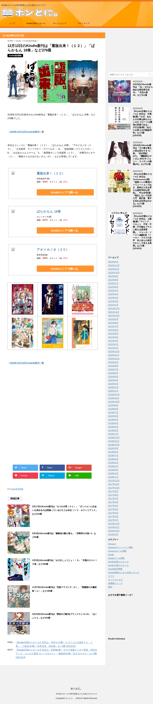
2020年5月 (113, 376)
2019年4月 (113, 423)
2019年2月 (113, 430)
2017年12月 (114, 480)
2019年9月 (113, 405)
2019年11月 (113, 398)
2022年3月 (113, 297)
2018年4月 (113, 466)
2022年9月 (113, 276)
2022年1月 (113, 305)
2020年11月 (113, 355)
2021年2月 (113, 344)
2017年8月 (113, 495)
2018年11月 (113, 441)
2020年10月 (114, 358)
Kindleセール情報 (116, 558)
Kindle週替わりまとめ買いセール (123, 572)
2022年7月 (113, 283)
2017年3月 (113, 513)
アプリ (111, 576)
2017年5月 (113, 506)
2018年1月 (113, 477)
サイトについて (60, 23)
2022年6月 (113, 287)
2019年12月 (114, 394)
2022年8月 (113, 280)
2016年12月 (114, 523)
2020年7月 (113, 369)
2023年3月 (113, 262)
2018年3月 (113, 470)
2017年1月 (113, 520)
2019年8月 (113, 409)
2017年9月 (113, 491)
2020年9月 (113, 362)
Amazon (112, 544)
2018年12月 (114, 437)
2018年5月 (113, 462)
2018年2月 (113, 473)
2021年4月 (113, 337)
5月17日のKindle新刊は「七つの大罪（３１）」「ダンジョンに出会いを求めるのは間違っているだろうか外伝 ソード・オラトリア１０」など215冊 (65, 510)
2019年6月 (113, 416)
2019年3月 (113, 427)
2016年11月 (113, 527)
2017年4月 (113, 509)
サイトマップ (83, 23)
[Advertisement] (52, 397)
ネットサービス (115, 579)
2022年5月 (113, 290)
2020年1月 (113, 391)
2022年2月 (113, 301)
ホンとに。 (76, 688)
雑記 (110, 587)
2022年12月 (114, 265)
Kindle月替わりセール (118, 565)
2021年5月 (113, 333)
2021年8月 (113, 323)
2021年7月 (113, 326)
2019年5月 (113, 419)
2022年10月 (114, 272)
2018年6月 (113, 459)
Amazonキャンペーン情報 (120, 547)
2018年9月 (113, 448)
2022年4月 (113, 294)
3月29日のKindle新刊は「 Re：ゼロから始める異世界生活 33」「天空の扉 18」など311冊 (143, 89)
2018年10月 (114, 445)
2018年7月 (113, 455)
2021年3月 (113, 341)
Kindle (111, 554)
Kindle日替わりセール (35, 23)
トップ (12, 23)
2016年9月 (113, 534)
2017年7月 (113, 498)
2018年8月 (113, 452)
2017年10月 (114, 488)
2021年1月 (113, 348)
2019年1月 (113, 434)
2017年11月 (113, 484)
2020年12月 (114, 351)
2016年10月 (114, 531)
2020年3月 (113, 384)
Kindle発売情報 (16, 489)
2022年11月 (113, 269)
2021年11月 (113, 312)
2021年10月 (114, 315)
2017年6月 (113, 502)
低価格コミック (115, 583)
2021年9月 (113, 319)
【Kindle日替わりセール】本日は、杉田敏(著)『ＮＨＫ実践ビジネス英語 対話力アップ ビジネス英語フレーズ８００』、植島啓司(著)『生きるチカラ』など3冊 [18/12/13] (56, 654)
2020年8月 (113, 366)
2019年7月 (113, 412)
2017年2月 (113, 516)
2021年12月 (114, 308)
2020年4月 (113, 380)
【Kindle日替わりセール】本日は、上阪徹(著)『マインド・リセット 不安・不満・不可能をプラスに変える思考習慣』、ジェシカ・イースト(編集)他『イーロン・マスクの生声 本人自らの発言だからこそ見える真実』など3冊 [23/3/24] (142, 232)
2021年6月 (113, 330)
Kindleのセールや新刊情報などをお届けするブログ (76, 694)
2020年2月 (113, 387)
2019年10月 (114, 401)
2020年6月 (113, 373)
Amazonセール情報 (117, 551)
